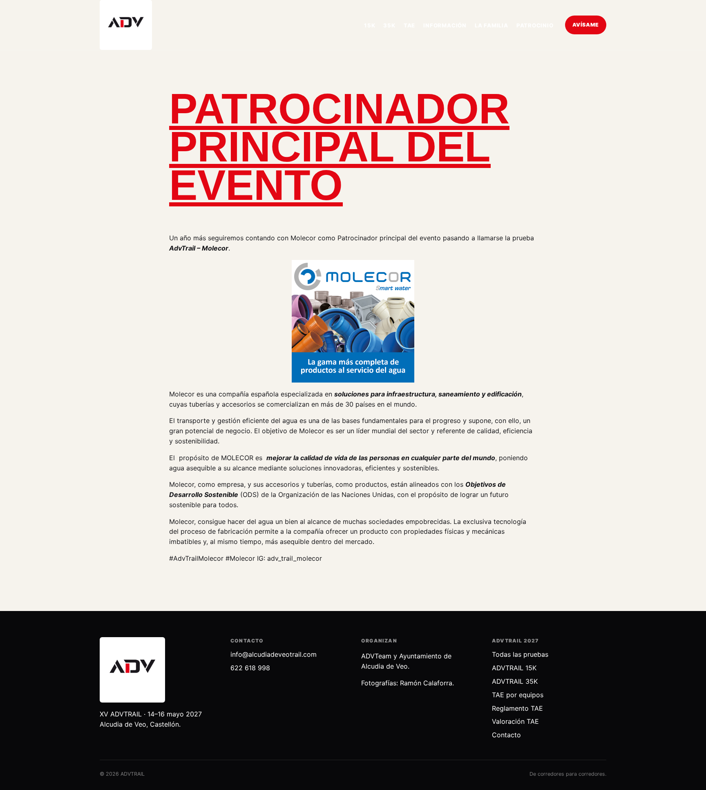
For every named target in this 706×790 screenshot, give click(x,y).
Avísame (585, 25)
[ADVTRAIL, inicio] (126, 25)
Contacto (506, 735)
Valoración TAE (515, 721)
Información (445, 25)
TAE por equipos (517, 695)
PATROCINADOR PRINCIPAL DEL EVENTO (339, 147)
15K (369, 25)
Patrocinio (535, 25)
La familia (491, 25)
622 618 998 (250, 668)
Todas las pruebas (520, 654)
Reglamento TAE (517, 708)
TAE (409, 25)
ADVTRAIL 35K (515, 681)
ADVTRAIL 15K (514, 668)
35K (389, 25)
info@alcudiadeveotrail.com (273, 654)
